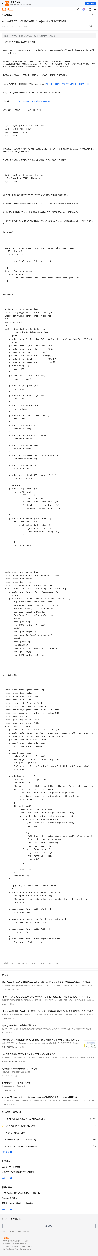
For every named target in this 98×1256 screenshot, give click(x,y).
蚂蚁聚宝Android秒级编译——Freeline (17, 1203)
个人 (94, 14)
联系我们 (49, 1226)
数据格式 (34, 963)
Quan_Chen (6, 989)
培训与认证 (26, 1232)
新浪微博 (14, 1219)
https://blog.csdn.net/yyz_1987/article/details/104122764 (68, 83)
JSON (49, 963)
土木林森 (5, 1104)
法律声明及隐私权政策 (10, 1241)
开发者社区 (10, 1232)
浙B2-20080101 (26, 1246)
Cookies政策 (23, 1241)
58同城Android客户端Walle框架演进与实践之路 (21, 1193)
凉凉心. (4, 1004)
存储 (42, 963)
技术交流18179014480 (10, 1061)
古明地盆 (5, 1090)
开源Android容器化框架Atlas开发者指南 (18, 1171)
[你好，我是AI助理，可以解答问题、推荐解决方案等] (83, 9)
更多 (4, 1178)
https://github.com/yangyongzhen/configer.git (31, 101)
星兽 (3, 1033)
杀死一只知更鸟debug (9, 1047)
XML (57, 963)
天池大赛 (19, 1232)
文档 (4, 1232)
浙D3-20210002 (25, 1249)
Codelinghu (6, 1076)
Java (12, 963)
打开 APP (90, 3)
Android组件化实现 (9, 1198)
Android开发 (22, 963)
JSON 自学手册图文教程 (12, 1167)
